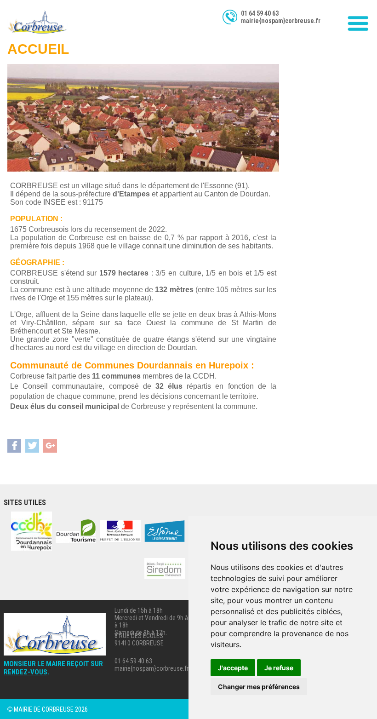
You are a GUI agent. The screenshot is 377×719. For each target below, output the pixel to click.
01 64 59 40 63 (260, 13)
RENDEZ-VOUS (25, 672)
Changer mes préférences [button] (259, 686)
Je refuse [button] (278, 668)
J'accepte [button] (233, 668)
